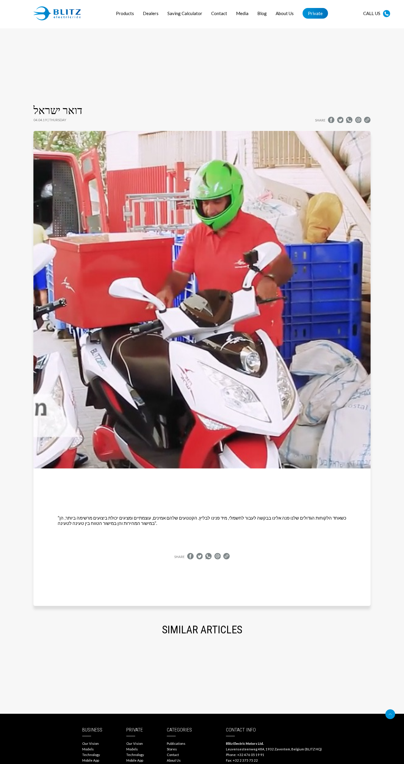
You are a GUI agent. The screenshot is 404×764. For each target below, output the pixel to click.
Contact (219, 13)
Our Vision (90, 743)
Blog (262, 13)
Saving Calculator (184, 13)
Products (125, 13)
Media (242, 13)
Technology (91, 755)
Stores (172, 749)
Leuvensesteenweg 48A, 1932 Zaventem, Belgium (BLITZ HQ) (274, 749)
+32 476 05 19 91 (250, 755)
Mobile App (90, 760)
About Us (285, 13)
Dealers (151, 13)
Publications (176, 743)
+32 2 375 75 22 (245, 760)
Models (88, 749)
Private (315, 13)
